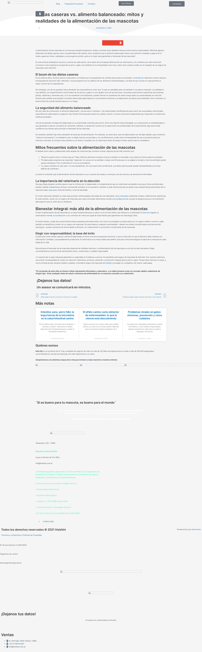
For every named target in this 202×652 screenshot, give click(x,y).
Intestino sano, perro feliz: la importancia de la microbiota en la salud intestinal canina (57, 315)
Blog (58, 4)
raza (50, 190)
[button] (104, 42)
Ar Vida (62, 351)
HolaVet (108, 263)
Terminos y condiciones (11, 535)
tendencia (139, 78)
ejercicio (146, 212)
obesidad (124, 196)
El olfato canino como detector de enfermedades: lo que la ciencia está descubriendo (101, 315)
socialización (60, 215)
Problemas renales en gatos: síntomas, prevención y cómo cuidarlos (144, 315)
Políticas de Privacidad (32, 535)
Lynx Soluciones (194, 529)
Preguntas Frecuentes (74, 4)
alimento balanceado (115, 53)
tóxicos (145, 157)
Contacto (91, 4)
